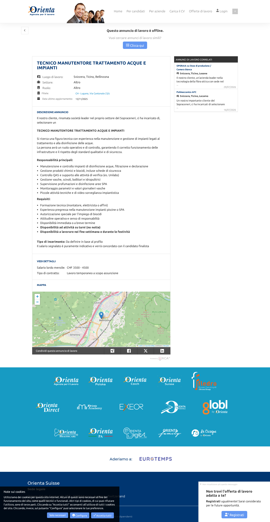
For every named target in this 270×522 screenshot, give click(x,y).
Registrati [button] (236, 515)
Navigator (166, 346)
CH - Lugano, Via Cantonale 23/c (92, 93)
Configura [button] (81, 515)
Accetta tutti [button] (103, 515)
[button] (24, 30)
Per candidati (136, 11)
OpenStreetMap (150, 346)
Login (223, 11)
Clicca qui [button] (136, 45)
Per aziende (157, 11)
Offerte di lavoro (200, 11)
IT (235, 11)
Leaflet (140, 346)
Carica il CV (177, 11)
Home (118, 11)
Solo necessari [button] (57, 515)
